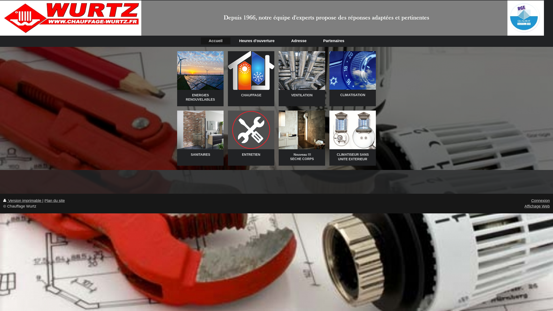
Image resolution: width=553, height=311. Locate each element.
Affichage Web (537, 206)
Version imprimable (24, 200)
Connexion (540, 200)
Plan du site (54, 200)
